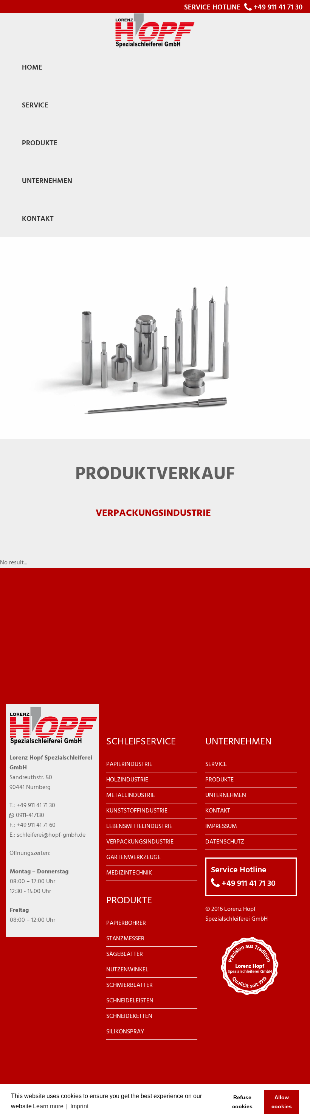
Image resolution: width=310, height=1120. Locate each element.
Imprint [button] (79, 1106)
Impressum (221, 826)
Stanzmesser (125, 939)
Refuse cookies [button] (242, 1101)
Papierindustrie (129, 764)
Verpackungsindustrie (140, 842)
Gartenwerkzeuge (133, 857)
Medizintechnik (129, 873)
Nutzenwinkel (127, 970)
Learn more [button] (48, 1106)
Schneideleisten (129, 1001)
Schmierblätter (129, 985)
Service (216, 764)
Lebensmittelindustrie (139, 826)
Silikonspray (125, 1032)
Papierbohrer (126, 923)
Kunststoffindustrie (136, 811)
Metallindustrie (130, 795)
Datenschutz (224, 842)
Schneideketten (129, 1016)
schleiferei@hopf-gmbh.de (51, 835)
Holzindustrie (127, 780)
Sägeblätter (124, 954)
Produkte (219, 780)
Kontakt (217, 811)
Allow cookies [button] (281, 1101)
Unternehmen (225, 795)
